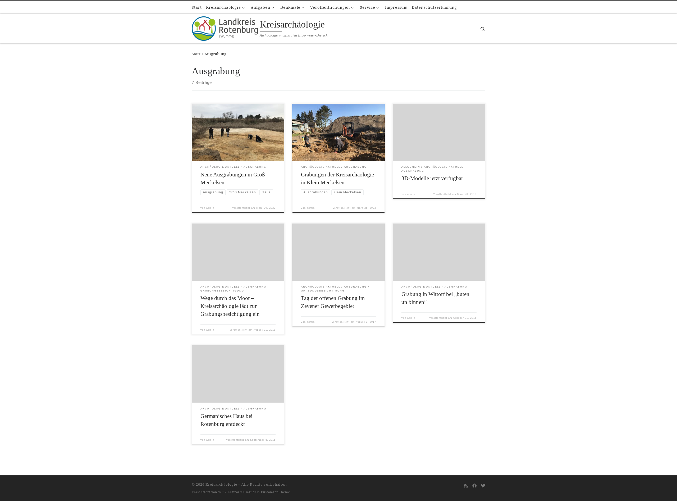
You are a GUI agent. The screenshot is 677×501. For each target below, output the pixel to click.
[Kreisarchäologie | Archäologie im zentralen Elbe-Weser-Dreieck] (225, 27)
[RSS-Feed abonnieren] (466, 485)
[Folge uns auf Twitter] (483, 485)
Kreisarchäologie (221, 484)
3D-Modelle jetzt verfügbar (432, 178)
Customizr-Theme (275, 492)
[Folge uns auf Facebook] (474, 485)
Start (196, 53)
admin (210, 208)
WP (221, 492)
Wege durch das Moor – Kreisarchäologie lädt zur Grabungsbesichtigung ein (230, 306)
